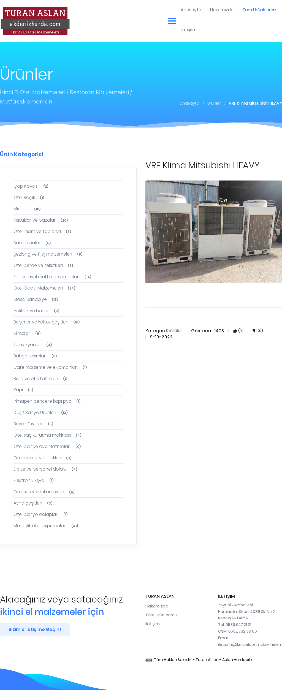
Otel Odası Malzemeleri (44, 288)
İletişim (152, 624)
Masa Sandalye (35, 299)
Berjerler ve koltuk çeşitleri (46, 322)
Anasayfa (189, 103)
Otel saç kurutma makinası (47, 435)
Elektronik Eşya (33, 480)
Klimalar (26, 333)
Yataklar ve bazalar (40, 220)
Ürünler (214, 103)
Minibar (26, 209)
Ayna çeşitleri (32, 503)
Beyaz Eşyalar (33, 424)
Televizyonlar (32, 344)
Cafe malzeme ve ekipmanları (50, 367)
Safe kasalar (32, 243)
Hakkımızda (156, 606)
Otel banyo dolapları (40, 514)
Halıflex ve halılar (36, 310)
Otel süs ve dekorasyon (43, 492)
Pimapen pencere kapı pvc (46, 401)
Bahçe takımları (35, 356)
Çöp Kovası (30, 186)
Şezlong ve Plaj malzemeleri (47, 254)
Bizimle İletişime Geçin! (35, 629)
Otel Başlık (28, 197)
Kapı (23, 390)
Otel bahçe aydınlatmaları (47, 446)
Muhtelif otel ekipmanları (45, 525)
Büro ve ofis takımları (40, 378)
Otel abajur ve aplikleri (42, 458)
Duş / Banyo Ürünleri (40, 412)
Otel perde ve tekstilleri (43, 265)
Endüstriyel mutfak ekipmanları (52, 277)
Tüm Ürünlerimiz (161, 615)
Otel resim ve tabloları (42, 231)
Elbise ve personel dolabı (45, 469)
